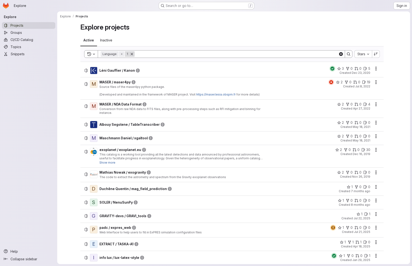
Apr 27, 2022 (361, 108)
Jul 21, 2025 (362, 232)
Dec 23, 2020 (361, 73)
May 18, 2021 (361, 127)
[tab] (88, 40)
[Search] (348, 54)
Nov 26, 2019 (361, 176)
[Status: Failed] (331, 82)
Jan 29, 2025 (361, 260)
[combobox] (363, 54)
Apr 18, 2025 (361, 246)
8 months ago (360, 204)
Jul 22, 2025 (362, 218)
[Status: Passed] (332, 68)
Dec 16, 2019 (361, 154)
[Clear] (341, 54)
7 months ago (360, 191)
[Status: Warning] (333, 228)
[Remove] (132, 54)
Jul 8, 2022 (362, 86)
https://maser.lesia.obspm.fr (216, 94)
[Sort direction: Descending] (376, 54)
